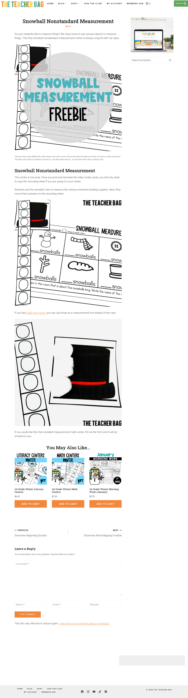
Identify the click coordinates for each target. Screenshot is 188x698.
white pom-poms (35, 312)
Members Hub (135, 3)
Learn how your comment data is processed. (84, 623)
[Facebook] (82, 691)
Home (50, 3)
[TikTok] (99, 691)
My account (114, 3)
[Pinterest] (105, 691)
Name (20, 604)
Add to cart (31, 504)
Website (94, 604)
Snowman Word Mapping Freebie (103, 533)
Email (57, 604)
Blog (29, 689)
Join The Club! (93, 3)
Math (68, 26)
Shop (39, 689)
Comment (22, 563)
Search (171, 60)
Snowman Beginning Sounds (31, 533)
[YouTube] (94, 691)
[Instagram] (88, 691)
